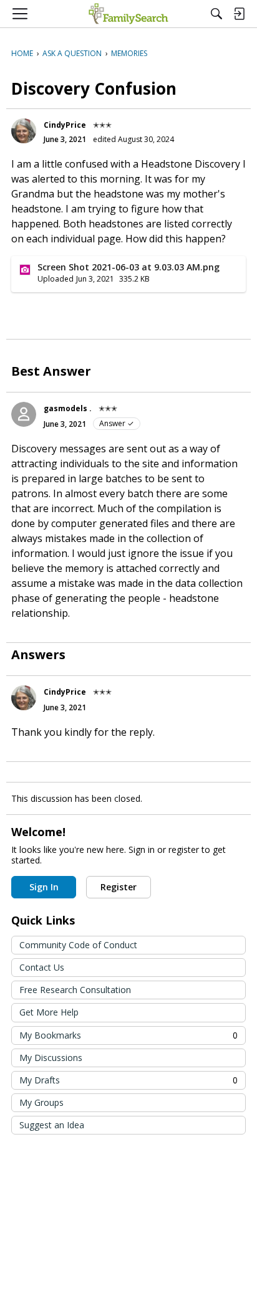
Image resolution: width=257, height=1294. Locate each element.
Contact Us (41, 967)
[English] (128, 13)
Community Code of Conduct (78, 945)
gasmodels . (68, 408)
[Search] (216, 13)
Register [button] (118, 887)
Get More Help (49, 1012)
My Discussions (50, 1057)
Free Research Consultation (75, 990)
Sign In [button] (44, 887)
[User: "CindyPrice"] (23, 130)
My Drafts (128, 1080)
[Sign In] (239, 13)
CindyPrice (65, 125)
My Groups (41, 1102)
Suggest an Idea (51, 1125)
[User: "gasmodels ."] (23, 414)
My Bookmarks (128, 1035)
